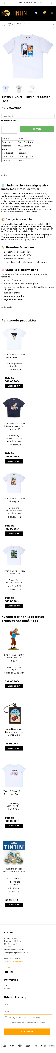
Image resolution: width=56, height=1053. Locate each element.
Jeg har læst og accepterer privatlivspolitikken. (28, 1023)
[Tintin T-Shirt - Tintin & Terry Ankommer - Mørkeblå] (14, 407)
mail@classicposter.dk (18, 961)
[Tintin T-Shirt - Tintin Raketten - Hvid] (14, 338)
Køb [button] (38, 128)
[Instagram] (12, 972)
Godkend (26, 1032)
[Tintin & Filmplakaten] (14, 13)
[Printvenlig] (54, 24)
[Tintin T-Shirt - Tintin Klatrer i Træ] (14, 555)
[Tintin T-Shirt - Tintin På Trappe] (14, 482)
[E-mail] (28, 1011)
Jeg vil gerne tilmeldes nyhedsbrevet (26, 1017)
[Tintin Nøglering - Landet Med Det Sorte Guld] (14, 713)
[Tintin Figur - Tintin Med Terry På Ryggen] (14, 639)
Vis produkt (14, 386)
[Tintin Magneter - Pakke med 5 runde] (14, 852)
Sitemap (7, 967)
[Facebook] (7, 972)
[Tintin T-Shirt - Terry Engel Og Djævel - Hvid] (14, 775)
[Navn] (28, 1004)
